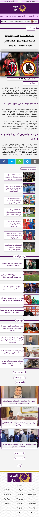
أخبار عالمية (21, 16)
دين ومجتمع (7, 494)
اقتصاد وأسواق (11, 16)
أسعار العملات (19, 373)
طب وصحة (32, 499)
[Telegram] (27, 161)
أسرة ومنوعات (32, 503)
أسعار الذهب (19, 378)
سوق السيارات (7, 499)
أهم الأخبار (19, 383)
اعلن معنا (7, 503)
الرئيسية (32, 490)
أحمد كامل (29, 83)
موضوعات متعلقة (28, 169)
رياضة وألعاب (31, 28)
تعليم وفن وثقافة (19, 499)
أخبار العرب (30, 16)
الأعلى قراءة (19, 453)
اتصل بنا (19, 508)
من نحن (19, 503)
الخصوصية (32, 508)
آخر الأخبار (20, 320)
